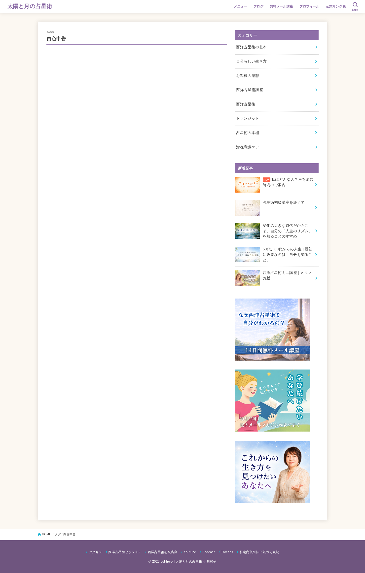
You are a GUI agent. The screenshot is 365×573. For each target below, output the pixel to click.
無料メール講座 (281, 6)
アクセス (95, 552)
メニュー (240, 6)
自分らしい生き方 (251, 61)
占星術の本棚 (247, 133)
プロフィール (309, 6)
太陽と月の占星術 (29, 6)
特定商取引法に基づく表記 (259, 552)
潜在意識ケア (247, 147)
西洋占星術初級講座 (163, 552)
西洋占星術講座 (249, 90)
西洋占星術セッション (124, 552)
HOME (46, 534)
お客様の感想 (247, 76)
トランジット (247, 118)
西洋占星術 (245, 104)
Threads (227, 552)
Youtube (190, 552)
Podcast (208, 552)
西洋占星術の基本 (251, 47)
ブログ (258, 6)
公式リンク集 (336, 6)
